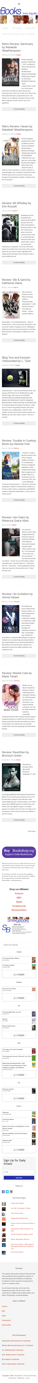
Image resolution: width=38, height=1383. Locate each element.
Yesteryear (5, 1112)
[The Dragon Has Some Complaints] (34, 1053)
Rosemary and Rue (8, 1089)
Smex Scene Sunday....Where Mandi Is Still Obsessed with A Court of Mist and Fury (22, 1246)
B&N (19, 897)
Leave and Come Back (9, 988)
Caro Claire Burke (7, 1114)
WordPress (20, 1378)
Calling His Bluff (7, 1140)
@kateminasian (11, 1354)
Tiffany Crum (6, 1013)
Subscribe (19, 1178)
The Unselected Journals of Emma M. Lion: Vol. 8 (16, 1056)
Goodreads (27, 1341)
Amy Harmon (6, 1027)
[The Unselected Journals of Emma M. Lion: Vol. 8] (34, 1060)
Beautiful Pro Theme (21, 1375)
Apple (19, 901)
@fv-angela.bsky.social (14, 1341)
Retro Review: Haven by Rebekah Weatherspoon (17, 128)
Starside (4, 1019)
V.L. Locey (6, 1121)
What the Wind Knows (8, 1026)
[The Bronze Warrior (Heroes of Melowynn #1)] (34, 1123)
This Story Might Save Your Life (11, 1012)
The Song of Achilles (8, 965)
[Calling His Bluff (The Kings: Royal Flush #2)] (34, 1144)
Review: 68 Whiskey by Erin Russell (16, 204)
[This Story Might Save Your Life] (34, 1016)
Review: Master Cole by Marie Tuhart (17, 674)
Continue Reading (19, 109)
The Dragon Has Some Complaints (12, 1049)
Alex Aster (6, 1020)
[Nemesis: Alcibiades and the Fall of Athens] (34, 1137)
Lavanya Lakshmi (7, 990)
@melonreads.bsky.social (16, 1345)
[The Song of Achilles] (34, 969)
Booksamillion (19, 910)
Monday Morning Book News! (19, 1218)
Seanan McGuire (7, 1090)
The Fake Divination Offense (10, 958)
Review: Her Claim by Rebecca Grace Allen (15, 519)
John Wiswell (6, 1051)
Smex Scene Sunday (17, 1213)
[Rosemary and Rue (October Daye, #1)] (34, 1093)
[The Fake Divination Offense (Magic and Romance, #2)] (34, 962)
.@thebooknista (10, 1350)
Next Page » (32, 831)
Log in (28, 1378)
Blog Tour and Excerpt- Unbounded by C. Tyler (16, 359)
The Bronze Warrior (8, 1119)
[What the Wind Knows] (34, 1030)
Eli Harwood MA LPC (8, 1069)
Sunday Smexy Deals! (17, 1203)
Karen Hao (6, 1130)
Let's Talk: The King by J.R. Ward (20, 1208)
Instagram (7, 1359)
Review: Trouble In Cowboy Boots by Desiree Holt (19, 442)
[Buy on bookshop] (19, 857)
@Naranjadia (11, 1364)
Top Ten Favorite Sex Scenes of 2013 (22, 1234)
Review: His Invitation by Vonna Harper (17, 595)
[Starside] (34, 1023)
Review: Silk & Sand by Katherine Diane (16, 281)
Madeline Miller (7, 966)
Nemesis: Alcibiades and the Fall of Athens (14, 1133)
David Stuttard (7, 1135)
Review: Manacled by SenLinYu (20, 1239)
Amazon (19, 893)
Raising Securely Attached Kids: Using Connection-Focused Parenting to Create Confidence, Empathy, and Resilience (14, 1065)
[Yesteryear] (34, 1116)
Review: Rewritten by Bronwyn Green (15, 754)
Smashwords (19, 906)
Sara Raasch (6, 960)
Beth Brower (6, 1058)
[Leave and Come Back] (34, 990)
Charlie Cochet (7, 1142)
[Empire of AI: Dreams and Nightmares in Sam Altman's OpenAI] (34, 1130)
